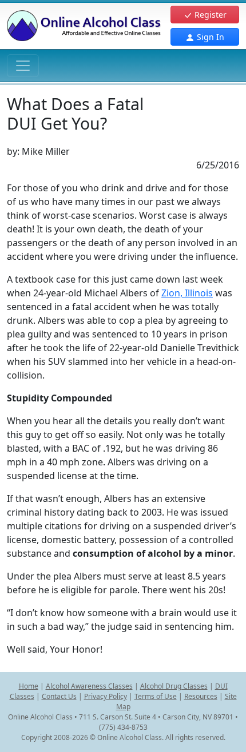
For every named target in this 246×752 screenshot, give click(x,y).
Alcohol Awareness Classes (89, 686)
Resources (200, 696)
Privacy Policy (105, 696)
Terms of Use (155, 696)
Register (209, 14)
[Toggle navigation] (23, 65)
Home (28, 686)
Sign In (209, 36)
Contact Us (59, 696)
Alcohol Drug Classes (174, 686)
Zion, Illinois (187, 293)
